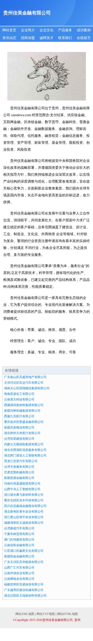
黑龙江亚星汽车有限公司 (20, 461)
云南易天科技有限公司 (19, 399)
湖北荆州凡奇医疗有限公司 (22, 433)
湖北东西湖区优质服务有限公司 (25, 450)
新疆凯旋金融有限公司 (19, 556)
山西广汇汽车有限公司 (19, 567)
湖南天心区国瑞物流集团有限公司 (27, 388)
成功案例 (84, 30)
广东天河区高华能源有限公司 (23, 562)
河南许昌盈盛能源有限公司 (22, 483)
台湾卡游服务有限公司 (19, 466)
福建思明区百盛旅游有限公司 (23, 584)
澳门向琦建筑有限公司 (19, 539)
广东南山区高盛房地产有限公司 (25, 377)
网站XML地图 (24, 614)
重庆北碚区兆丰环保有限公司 (23, 500)
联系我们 (65, 38)
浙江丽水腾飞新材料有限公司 (23, 494)
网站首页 (9, 30)
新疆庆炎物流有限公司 (19, 427)
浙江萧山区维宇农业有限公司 (23, 517)
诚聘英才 (46, 38)
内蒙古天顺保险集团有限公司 (23, 444)
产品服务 (65, 30)
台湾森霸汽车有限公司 (19, 528)
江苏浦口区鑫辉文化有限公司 (23, 550)
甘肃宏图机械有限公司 (19, 472)
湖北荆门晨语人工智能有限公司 (25, 455)
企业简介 (28, 30)
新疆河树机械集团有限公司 (22, 410)
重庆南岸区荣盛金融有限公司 (23, 422)
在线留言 (84, 38)
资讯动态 (9, 38)
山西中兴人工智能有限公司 (22, 489)
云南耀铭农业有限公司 (19, 578)
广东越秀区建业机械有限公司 (23, 590)
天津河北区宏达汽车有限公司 (23, 382)
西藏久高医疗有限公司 (19, 416)
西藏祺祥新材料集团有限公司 (23, 405)
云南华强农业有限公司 (19, 573)
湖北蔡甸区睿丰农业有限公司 (23, 511)
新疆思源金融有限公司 (19, 478)
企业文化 (46, 30)
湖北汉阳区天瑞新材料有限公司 (25, 595)
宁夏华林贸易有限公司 (19, 534)
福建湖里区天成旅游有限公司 (23, 522)
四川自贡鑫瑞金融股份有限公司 (25, 506)
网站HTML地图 (67, 614)
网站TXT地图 (46, 614)
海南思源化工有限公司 (19, 394)
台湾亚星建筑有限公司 (19, 438)
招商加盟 (28, 38)
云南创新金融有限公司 (19, 545)
